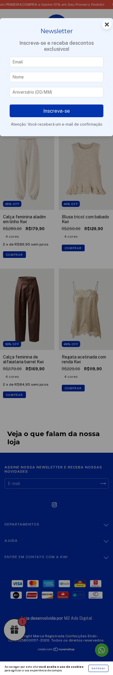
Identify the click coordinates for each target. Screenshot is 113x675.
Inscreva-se (56, 111)
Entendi (98, 668)
